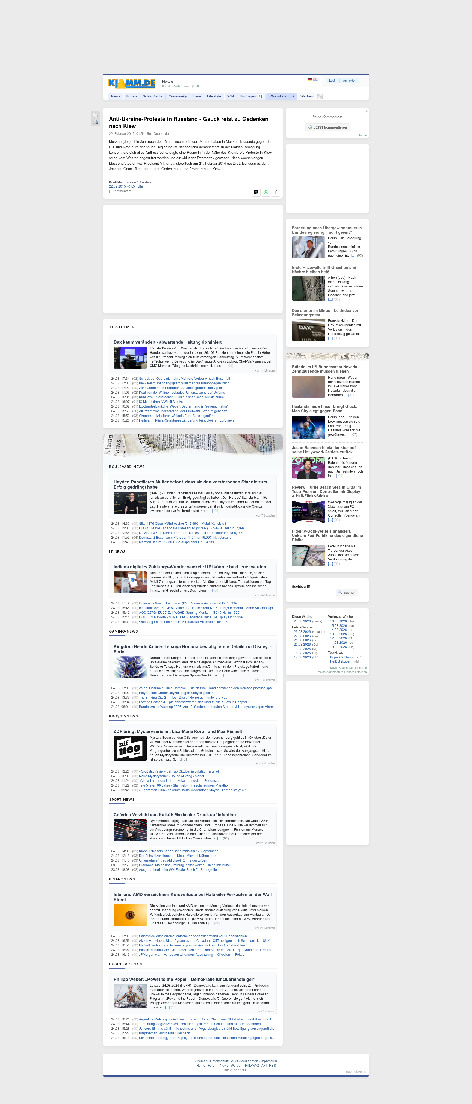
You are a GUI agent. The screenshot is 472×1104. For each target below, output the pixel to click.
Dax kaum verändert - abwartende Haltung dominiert (168, 342)
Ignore (350, 671)
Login (332, 80)
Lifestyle (214, 96)
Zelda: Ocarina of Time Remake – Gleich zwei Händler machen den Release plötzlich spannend (210, 687)
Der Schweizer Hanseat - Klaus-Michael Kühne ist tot (178, 855)
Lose (197, 96)
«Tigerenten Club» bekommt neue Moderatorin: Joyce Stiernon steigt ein (193, 789)
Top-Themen (122, 327)
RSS (272, 1065)
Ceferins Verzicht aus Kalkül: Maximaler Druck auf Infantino (175, 814)
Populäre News (341, 657)
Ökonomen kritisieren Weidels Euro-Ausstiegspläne (177, 415)
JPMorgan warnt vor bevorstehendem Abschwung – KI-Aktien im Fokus (191, 954)
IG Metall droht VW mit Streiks (161, 401)
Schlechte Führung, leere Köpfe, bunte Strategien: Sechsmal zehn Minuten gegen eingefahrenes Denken (217, 1037)
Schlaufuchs (153, 96)
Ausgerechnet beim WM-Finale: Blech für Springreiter (178, 869)
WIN (230, 96)
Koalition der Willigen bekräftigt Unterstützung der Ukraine (182, 392)
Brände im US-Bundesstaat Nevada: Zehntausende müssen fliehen (325, 369)
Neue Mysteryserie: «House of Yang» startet (171, 775)
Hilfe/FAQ (252, 1065)
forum (363, 135)
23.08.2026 (302, 631)
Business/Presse (127, 964)
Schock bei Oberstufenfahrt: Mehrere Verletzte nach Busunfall (184, 378)
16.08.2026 (338, 621)
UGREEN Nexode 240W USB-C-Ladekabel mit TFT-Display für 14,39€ (191, 617)
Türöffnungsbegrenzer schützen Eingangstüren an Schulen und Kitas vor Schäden (200, 1023)
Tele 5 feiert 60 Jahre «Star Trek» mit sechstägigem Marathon (184, 785)
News (115, 96)
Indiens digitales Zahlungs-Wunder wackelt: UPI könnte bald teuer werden (190, 566)
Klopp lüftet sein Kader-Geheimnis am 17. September (178, 850)
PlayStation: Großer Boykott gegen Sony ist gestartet (177, 692)
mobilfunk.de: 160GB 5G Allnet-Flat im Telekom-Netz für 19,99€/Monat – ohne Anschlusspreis (208, 607)
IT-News (117, 551)
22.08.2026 (302, 635)
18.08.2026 (302, 652)
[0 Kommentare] (120, 190)
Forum (131, 96)
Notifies (362, 671)
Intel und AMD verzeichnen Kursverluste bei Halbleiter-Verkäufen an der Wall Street (193, 897)
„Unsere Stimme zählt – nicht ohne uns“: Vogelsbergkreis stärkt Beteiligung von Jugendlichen (208, 1028)
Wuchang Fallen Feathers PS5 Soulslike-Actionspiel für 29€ (183, 621)
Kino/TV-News (123, 716)
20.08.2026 (302, 644)
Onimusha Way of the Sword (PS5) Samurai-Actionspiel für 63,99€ (188, 603)
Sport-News (122, 799)
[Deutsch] (310, 79)
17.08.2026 (302, 657)
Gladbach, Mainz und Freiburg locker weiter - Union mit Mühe (184, 864)
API (264, 1065)
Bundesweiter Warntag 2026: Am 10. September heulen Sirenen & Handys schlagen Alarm (206, 706)
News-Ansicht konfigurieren (348, 667)
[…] (224, 365)
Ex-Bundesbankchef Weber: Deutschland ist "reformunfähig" (183, 406)
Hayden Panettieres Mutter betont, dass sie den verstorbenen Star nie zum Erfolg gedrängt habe (190, 484)
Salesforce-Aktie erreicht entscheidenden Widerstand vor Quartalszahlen (193, 935)
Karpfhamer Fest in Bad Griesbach (164, 1033)
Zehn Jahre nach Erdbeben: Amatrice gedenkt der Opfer (180, 387)
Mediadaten (249, 1060)
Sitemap (201, 1060)
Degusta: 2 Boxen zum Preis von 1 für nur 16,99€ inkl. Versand (185, 537)
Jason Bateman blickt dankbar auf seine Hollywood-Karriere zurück (324, 450)
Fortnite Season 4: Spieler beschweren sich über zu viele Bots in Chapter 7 (194, 701)
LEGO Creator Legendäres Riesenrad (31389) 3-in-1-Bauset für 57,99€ (192, 528)
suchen (349, 592)
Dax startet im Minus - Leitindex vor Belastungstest (325, 312)
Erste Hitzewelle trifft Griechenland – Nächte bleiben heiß (326, 269)
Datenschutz (219, 1060)
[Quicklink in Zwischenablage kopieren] (95, 115)
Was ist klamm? (282, 96)
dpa (168, 133)
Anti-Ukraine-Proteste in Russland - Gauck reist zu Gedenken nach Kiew (189, 122)
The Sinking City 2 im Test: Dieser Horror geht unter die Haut (183, 697)
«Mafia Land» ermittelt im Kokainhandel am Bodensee (179, 780)
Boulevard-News (127, 466)
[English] (315, 79)
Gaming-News (123, 631)
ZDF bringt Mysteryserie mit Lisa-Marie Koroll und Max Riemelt (178, 731)
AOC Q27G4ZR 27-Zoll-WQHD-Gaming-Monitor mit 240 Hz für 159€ (189, 612)
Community (178, 96)
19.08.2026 (302, 648)
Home (200, 1065)
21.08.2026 (302, 639)
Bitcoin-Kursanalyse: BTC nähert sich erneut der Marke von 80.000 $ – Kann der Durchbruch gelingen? (215, 949)
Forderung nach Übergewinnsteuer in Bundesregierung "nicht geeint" (327, 230)
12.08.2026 (338, 638)
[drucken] (95, 122)
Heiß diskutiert (340, 661)
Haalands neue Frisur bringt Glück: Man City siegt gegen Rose (325, 408)
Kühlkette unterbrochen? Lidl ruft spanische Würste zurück (182, 396)
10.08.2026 (338, 646)
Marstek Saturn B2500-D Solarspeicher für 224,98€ (177, 541)
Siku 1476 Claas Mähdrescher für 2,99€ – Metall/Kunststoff (182, 523)
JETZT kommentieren (330, 127)
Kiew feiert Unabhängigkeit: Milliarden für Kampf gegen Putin (184, 383)
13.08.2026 (338, 633)
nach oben (354, 1071)
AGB (234, 1060)
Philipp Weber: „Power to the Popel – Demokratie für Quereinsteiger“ (184, 979)
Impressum (269, 1060)
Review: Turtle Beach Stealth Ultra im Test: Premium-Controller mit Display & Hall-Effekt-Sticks (326, 491)
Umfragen (251, 96)
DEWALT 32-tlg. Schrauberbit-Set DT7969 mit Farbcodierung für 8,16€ (191, 532)
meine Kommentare (330, 671)
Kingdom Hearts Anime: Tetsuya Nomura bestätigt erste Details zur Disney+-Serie (193, 649)
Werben (306, 96)
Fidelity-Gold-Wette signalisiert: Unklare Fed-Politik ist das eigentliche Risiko (327, 535)
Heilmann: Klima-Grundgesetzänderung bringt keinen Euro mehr (187, 420)
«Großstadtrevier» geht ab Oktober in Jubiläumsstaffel (179, 771)
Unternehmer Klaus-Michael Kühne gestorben (173, 860)
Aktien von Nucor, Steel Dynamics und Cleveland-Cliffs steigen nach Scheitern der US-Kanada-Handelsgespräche (224, 940)
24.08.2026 (302, 621)
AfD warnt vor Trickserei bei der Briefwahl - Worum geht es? (183, 410)
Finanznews (122, 879)
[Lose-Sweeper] (320, 98)
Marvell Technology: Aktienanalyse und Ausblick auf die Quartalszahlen (192, 945)
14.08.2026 (338, 629)
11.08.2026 (338, 642)
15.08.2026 (338, 625)
